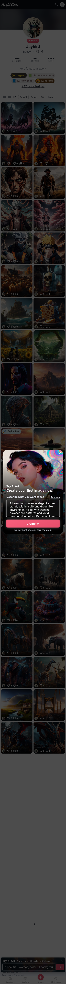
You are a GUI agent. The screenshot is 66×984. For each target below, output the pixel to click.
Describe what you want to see (25, 496)
